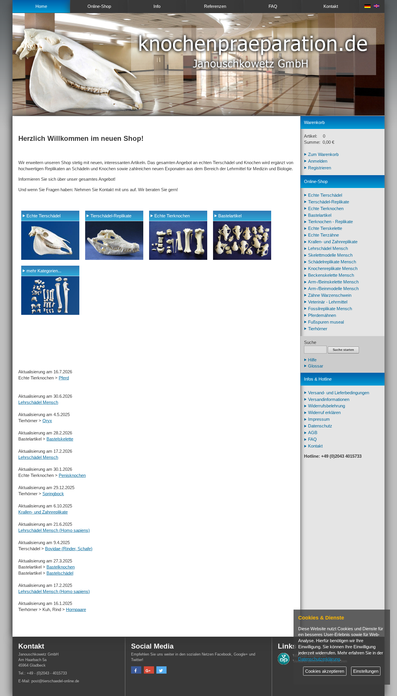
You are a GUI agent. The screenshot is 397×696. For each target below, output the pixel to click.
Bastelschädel (60, 573)
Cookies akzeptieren (324, 671)
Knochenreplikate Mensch (332, 268)
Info (156, 6)
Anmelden (317, 161)
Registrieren (319, 168)
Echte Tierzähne (323, 235)
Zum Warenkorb (323, 154)
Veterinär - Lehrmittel (327, 302)
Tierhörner (317, 328)
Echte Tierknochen (172, 216)
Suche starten (343, 349)
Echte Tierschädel (43, 216)
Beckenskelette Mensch (331, 275)
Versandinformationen (328, 399)
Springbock (53, 493)
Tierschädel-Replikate (110, 216)
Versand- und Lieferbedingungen (338, 392)
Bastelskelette (60, 439)
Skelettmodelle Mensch (330, 255)
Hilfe (312, 360)
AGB (312, 432)
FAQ (273, 6)
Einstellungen (365, 671)
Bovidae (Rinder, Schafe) (68, 548)
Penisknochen (72, 475)
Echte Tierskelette (325, 228)
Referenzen (215, 6)
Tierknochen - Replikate (330, 221)
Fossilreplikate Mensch (330, 308)
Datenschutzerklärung (319, 659)
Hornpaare (76, 609)
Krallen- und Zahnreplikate (43, 512)
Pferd (64, 378)
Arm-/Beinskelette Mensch (333, 282)
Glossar (315, 366)
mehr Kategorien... (43, 271)
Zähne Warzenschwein (329, 295)
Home (41, 6)
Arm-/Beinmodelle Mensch (333, 288)
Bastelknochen (61, 567)
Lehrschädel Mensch (38, 402)
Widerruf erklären (324, 412)
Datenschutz (320, 426)
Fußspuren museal (326, 322)
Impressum (319, 419)
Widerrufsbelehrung (326, 406)
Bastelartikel (230, 216)
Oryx (47, 420)
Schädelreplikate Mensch (332, 262)
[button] (136, 670)
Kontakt (330, 6)
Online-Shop (99, 6)
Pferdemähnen (322, 315)
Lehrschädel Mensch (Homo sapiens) (54, 530)
